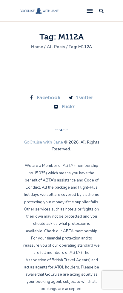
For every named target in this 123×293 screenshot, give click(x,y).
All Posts (56, 47)
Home (37, 47)
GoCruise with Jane (43, 142)
